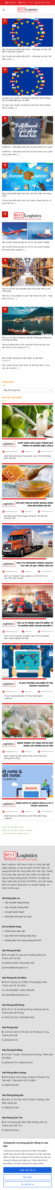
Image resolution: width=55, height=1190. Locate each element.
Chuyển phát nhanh (14, 912)
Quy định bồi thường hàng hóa (20, 935)
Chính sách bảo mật (15, 931)
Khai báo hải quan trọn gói (18, 916)
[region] (27, 1164)
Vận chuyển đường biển (17, 907)
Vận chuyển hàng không (17, 902)
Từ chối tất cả (27, 1184)
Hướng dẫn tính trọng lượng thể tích (23, 940)
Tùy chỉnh (27, 1177)
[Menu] (3, 10)
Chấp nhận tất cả (27, 1170)
